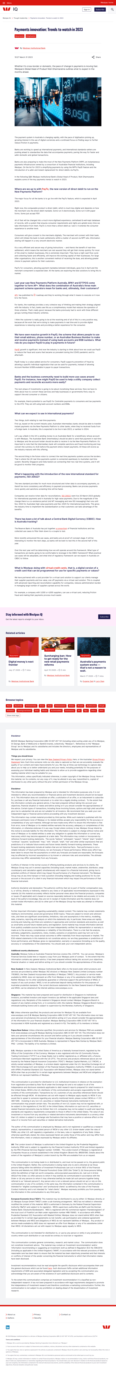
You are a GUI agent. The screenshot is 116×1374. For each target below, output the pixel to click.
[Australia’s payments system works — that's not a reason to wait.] (93, 655)
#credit (80, 706)
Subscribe (100, 9)
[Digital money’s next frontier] (22, 655)
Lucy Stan (100, 681)
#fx (79, 710)
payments (19, 36)
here (50, 1268)
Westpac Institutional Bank (34, 48)
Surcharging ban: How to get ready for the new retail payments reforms (57, 660)
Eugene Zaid (88, 681)
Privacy (37, 1314)
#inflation (10, 710)
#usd (49, 706)
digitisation (30, 36)
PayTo (45, 189)
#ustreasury (69, 710)
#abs (101, 710)
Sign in (87, 9)
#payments (14, 656)
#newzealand (60, 706)
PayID (17, 349)
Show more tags (13, 715)
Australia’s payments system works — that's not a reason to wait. (93, 666)
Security (37, 1318)
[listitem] (22, 661)
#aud (9, 706)
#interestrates (31, 706)
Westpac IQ (7, 18)
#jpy (86, 710)
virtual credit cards (56, 568)
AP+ (16, 295)
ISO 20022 (66, 496)
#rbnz (93, 710)
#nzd (42, 706)
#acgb (101, 706)
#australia (18, 706)
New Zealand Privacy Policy (60, 759)
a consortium (61, 528)
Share (96, 57)
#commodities (56, 710)
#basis (44, 710)
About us (11, 1314)
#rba (36, 710)
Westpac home (107, 2)
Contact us (65, 1314)
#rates (71, 706)
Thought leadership (20, 18)
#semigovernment (24, 710)
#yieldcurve (91, 706)
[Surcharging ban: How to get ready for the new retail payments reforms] (58, 649)
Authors (10, 1318)
